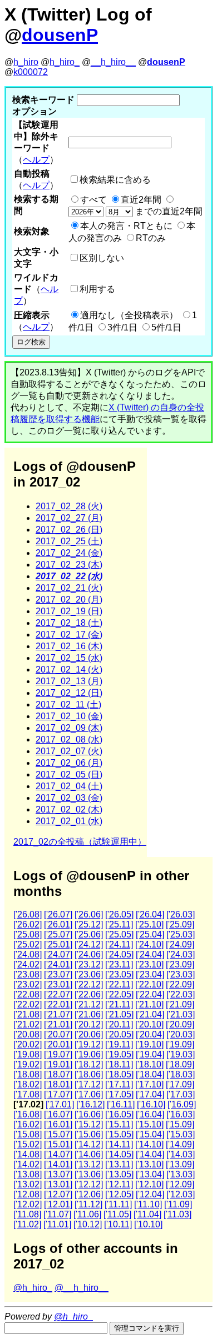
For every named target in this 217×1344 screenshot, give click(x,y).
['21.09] (180, 1004)
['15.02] (27, 1144)
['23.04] (150, 974)
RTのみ (151, 238)
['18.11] (119, 1064)
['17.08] (27, 1094)
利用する (97, 289)
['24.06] (89, 954)
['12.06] (89, 1194)
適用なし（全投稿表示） (129, 315)
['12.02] (27, 1204)
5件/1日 (166, 327)
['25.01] (58, 944)
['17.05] (119, 1094)
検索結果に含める (115, 179)
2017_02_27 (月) (69, 518)
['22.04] (150, 994)
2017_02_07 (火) (69, 751)
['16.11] (121, 1104)
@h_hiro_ (32, 1287)
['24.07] (58, 954)
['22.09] (180, 984)
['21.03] (180, 1014)
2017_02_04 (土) (69, 786)
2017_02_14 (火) (69, 669)
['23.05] (119, 974)
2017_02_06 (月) (69, 763)
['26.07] (58, 914)
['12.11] (119, 1184)
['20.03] (180, 1034)
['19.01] (58, 1064)
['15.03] (180, 1134)
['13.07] (58, 1174)
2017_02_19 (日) (69, 611)
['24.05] (119, 954)
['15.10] (149, 1124)
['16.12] (90, 1104)
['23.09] (180, 964)
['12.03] (180, 1194)
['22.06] (89, 994)
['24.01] (58, 964)
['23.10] (149, 964)
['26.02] (27, 924)
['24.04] (150, 954)
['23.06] (89, 974)
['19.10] (149, 1044)
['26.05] (119, 914)
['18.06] (89, 1074)
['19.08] (27, 1054)
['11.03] (177, 1214)
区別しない (102, 258)
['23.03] (180, 974)
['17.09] (180, 1084)
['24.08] (27, 954)
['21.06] (89, 1014)
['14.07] (58, 1154)
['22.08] (27, 994)
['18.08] (27, 1074)
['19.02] (27, 1064)
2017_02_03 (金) (69, 798)
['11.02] (27, 1224)
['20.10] (149, 1024)
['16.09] (181, 1104)
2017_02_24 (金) (69, 553)
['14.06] (89, 1154)
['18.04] (150, 1074)
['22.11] (119, 984)
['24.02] (27, 964)
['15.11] (119, 1124)
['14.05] (119, 1154)
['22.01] (58, 1004)
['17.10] (149, 1084)
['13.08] (27, 1174)
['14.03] (180, 1154)
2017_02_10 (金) (69, 716)
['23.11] (119, 964)
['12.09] (180, 1184)
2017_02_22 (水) (69, 576)
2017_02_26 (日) (69, 529)
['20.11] (119, 1024)
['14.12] (89, 1144)
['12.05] (119, 1194)
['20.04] (150, 1034)
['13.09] (180, 1164)
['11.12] (88, 1204)
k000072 (30, 72)
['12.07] (58, 1194)
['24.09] (180, 944)
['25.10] (149, 924)
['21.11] (119, 1004)
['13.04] (150, 1174)
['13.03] (180, 1174)
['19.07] (58, 1054)
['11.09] (178, 1204)
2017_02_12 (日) (69, 693)
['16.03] (180, 1114)
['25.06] (89, 934)
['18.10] (149, 1064)
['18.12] (89, 1064)
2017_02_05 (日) (69, 774)
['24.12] (89, 944)
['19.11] (119, 1044)
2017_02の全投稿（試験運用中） (79, 841)
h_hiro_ (65, 62)
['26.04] (150, 914)
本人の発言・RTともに (126, 225)
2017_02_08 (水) (69, 739)
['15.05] (119, 1134)
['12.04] (150, 1194)
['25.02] (27, 944)
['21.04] (150, 1014)
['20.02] (27, 1044)
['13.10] (149, 1164)
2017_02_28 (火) (69, 506)
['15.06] (89, 1134)
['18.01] (58, 1084)
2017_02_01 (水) (69, 821)
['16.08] (27, 1114)
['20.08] (27, 1034)
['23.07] (58, 974)
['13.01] (58, 1184)
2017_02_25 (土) (69, 541)
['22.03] (180, 994)
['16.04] (150, 1114)
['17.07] (58, 1094)
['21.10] (149, 1004)
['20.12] (89, 1024)
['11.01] (57, 1224)
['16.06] (89, 1114)
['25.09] (180, 924)
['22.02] (27, 1004)
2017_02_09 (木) (69, 728)
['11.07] (57, 1214)
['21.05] (119, 1014)
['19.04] (150, 1054)
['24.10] (149, 944)
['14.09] (180, 1144)
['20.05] (119, 1034)
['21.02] (27, 1024)
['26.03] (180, 914)
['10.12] (87, 1224)
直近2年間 (141, 199)
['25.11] (119, 924)
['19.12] (89, 1044)
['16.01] (58, 1124)
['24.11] (119, 944)
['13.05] (119, 1174)
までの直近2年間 (168, 211)
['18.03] (180, 1074)
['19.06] (89, 1054)
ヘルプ (36, 159)
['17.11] (119, 1084)
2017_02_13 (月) (69, 681)
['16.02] (27, 1124)
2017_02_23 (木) (69, 564)
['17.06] (89, 1094)
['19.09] (180, 1044)
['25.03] (180, 934)
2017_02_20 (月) (69, 599)
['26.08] (27, 914)
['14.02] (27, 1164)
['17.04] (150, 1094)
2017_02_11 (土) (68, 704)
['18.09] (180, 1064)
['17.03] (180, 1094)
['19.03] (180, 1054)
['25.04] (150, 934)
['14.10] (149, 1144)
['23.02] (27, 984)
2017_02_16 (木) (69, 646)
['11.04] (147, 1214)
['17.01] (60, 1104)
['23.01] (58, 984)
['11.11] (118, 1204)
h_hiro (25, 62)
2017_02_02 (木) (69, 809)
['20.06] (89, 1034)
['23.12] (89, 964)
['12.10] (149, 1184)
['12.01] (58, 1204)
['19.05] (119, 1054)
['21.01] (58, 1024)
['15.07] (58, 1134)
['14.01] (58, 1164)
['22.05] (119, 994)
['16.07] (58, 1114)
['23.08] (27, 974)
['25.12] (89, 924)
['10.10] (148, 1224)
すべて (93, 199)
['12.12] (89, 1184)
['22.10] (149, 984)
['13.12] (89, 1164)
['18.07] (58, 1074)
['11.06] (87, 1214)
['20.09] (180, 1024)
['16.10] (151, 1104)
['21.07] (58, 1014)
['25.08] (27, 934)
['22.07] (58, 994)
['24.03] (180, 954)
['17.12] (89, 1084)
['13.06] (89, 1174)
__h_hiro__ (113, 62)
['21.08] (27, 1014)
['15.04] (150, 1134)
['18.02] (27, 1084)
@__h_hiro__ (81, 1287)
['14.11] (119, 1144)
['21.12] (89, 1004)
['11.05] (117, 1214)
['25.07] (58, 934)
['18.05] (119, 1074)
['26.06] (89, 914)
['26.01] (58, 924)
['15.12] (89, 1124)
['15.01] (58, 1144)
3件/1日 (122, 327)
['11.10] (148, 1204)
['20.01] (58, 1044)
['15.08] (27, 1134)
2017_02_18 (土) (69, 623)
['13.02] (27, 1184)
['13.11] (119, 1164)
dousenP (60, 35)
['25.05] (119, 934)
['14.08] (27, 1154)
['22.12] (89, 984)
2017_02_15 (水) (69, 658)
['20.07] (58, 1034)
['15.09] (180, 1124)
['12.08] (27, 1194)
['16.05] (119, 1114)
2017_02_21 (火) (69, 588)
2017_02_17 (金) (69, 634)
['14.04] (150, 1154)
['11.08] (27, 1214)
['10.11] (118, 1224)
